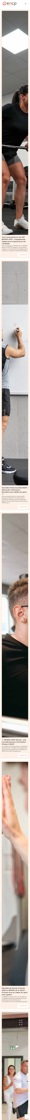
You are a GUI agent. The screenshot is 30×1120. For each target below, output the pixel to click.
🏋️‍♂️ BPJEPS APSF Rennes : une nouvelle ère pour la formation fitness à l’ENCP (14, 742)
